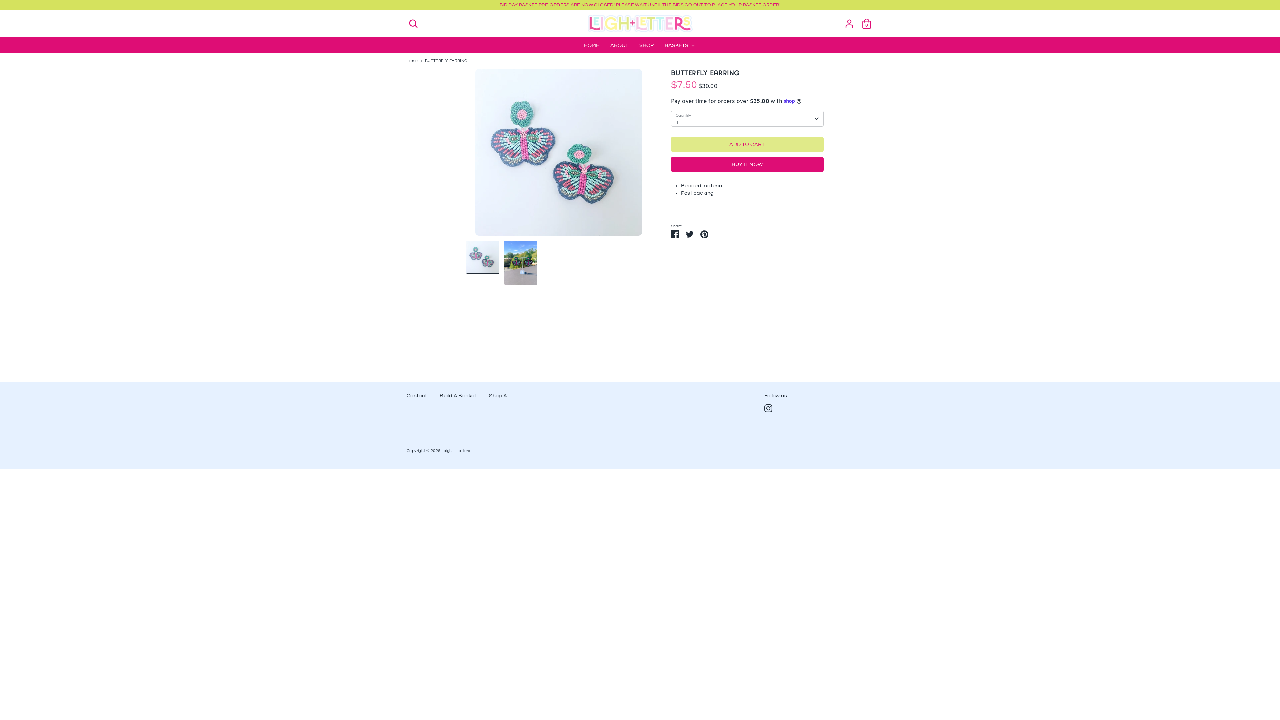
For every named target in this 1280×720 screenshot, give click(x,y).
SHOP (646, 45)
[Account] (849, 20)
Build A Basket (458, 395)
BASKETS (677, 45)
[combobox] (747, 119)
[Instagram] (768, 408)
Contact (417, 395)
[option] (558, 155)
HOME (591, 45)
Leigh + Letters (456, 451)
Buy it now (747, 164)
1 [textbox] (677, 122)
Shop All (499, 395)
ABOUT (619, 45)
